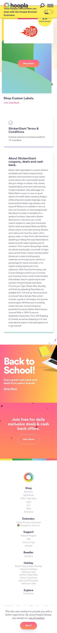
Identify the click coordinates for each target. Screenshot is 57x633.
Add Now (47, 13)
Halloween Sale (28, 583)
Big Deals (28, 491)
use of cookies (36, 618)
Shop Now (10, 388)
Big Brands (28, 495)
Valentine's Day (28, 571)
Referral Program (28, 535)
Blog (28, 508)
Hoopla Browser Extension (28, 522)
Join (28, 505)
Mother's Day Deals (28, 574)
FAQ (29, 539)
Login (28, 501)
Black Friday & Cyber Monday (28, 566)
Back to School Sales (28, 580)
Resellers (28, 556)
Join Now (28, 439)
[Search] (42, 6)
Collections (28, 593)
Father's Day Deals (28, 577)
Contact (28, 545)
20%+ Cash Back (28, 498)
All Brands (28, 511)
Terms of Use (28, 542)
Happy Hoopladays (28, 568)
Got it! (28, 625)
